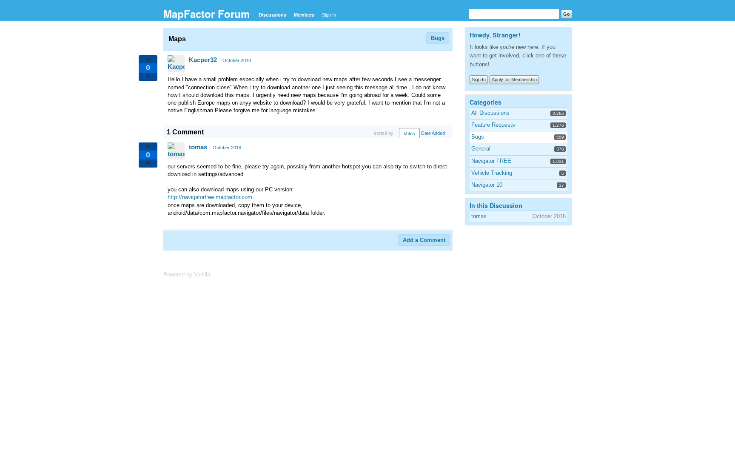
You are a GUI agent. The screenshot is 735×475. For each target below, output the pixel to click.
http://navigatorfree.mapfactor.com (210, 197)
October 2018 (236, 60)
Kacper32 (203, 59)
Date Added (433, 133)
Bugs (437, 38)
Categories (485, 102)
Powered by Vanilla (186, 274)
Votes (409, 133)
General (480, 148)
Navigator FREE (491, 161)
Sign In (329, 14)
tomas (198, 147)
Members (304, 14)
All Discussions (490, 113)
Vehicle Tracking (491, 173)
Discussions (272, 14)
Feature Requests (493, 125)
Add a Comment (424, 240)
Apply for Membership (514, 79)
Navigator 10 (486, 185)
